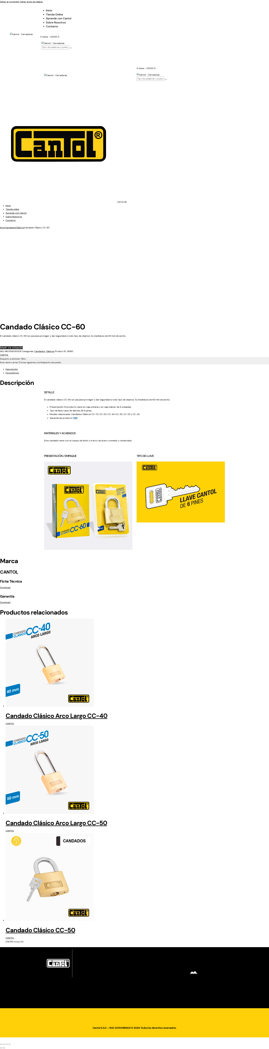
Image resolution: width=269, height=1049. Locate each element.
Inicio (2, 227)
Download (5, 587)
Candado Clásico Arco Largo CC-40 (56, 716)
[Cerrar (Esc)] (9, 1044)
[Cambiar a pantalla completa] (4, 1044)
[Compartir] (7, 1044)
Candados (10, 227)
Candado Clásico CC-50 (40, 930)
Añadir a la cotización (11, 347)
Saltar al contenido (9, 1)
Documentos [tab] (12, 372)
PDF (75, 418)
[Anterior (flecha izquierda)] (1, 1047)
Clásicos (20, 227)
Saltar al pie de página (31, 1)
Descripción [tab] (12, 369)
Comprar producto (13, 343)
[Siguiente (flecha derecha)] (4, 1047)
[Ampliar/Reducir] (1, 1044)
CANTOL (4, 354)
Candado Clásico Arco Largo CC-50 (56, 823)
